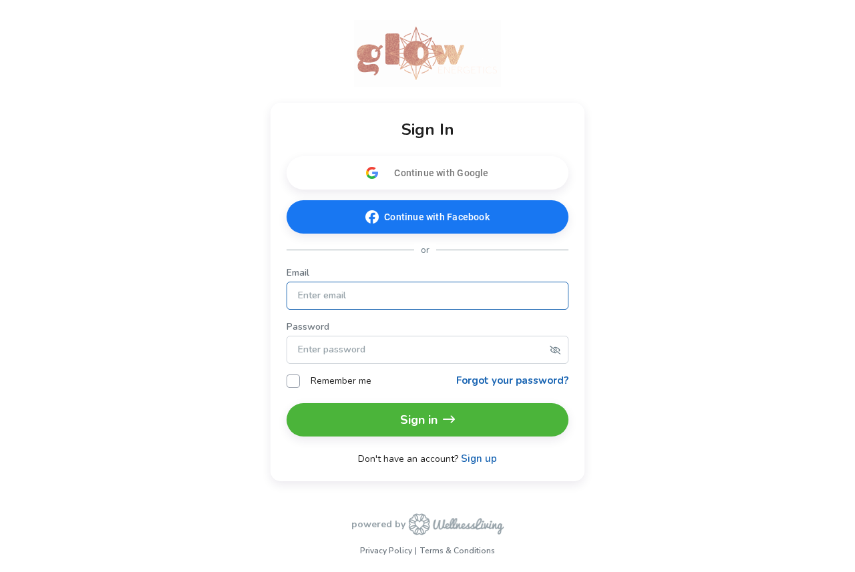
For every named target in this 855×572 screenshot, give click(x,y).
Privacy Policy (386, 550)
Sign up (479, 459)
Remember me (341, 380)
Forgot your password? (512, 380)
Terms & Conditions (457, 550)
